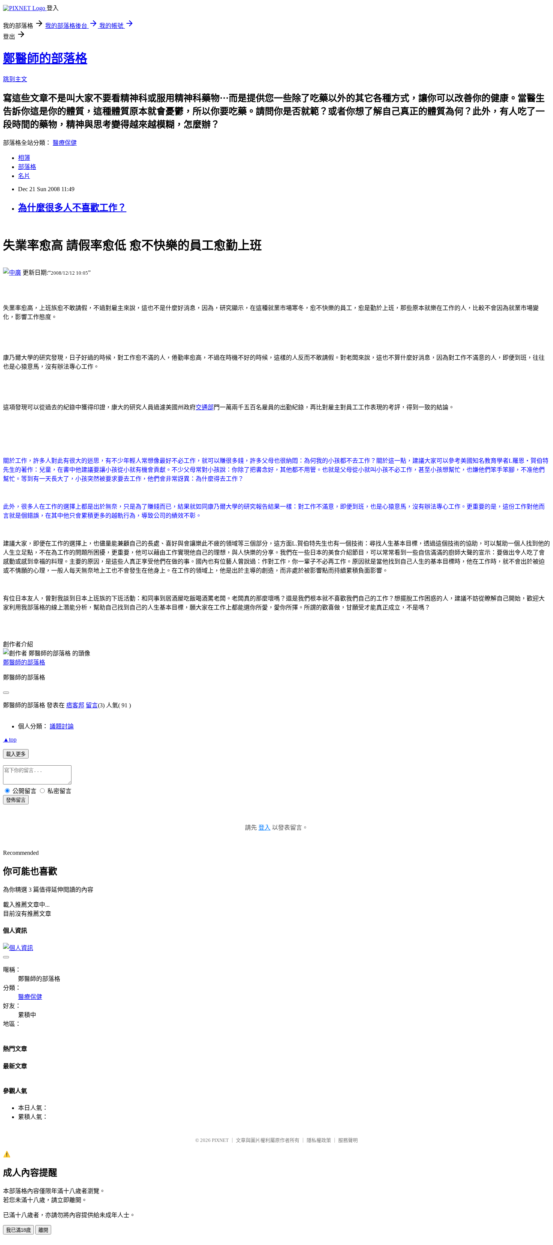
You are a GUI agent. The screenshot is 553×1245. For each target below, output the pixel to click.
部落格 (27, 167)
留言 (92, 705)
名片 (24, 176)
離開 (43, 1230)
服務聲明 (348, 1140)
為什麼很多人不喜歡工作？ (72, 208)
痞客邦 (75, 705)
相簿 (24, 158)
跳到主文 (15, 79)
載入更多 (16, 754)
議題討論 (62, 726)
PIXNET (220, 1140)
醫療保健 (65, 143)
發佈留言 (16, 800)
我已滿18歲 (18, 1230)
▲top (10, 739)
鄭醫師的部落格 (45, 58)
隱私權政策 (319, 1140)
